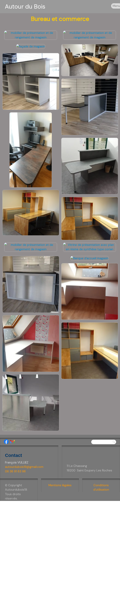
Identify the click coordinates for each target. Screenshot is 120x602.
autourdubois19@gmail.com (24, 467)
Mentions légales (60, 485)
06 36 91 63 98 (15, 471)
